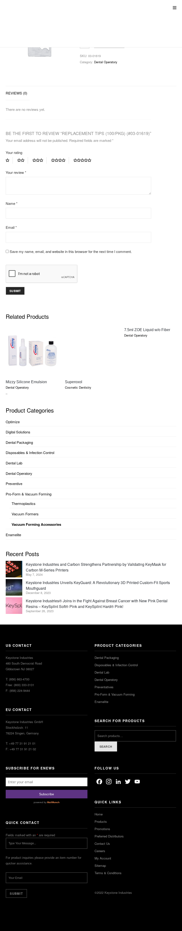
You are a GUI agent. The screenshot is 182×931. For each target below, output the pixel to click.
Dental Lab (14, 462)
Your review (16, 172)
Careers (100, 851)
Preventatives (104, 687)
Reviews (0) (16, 92)
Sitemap (100, 865)
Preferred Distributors (109, 836)
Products (101, 821)
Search (106, 746)
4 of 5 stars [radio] (60, 160)
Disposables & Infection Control (30, 452)
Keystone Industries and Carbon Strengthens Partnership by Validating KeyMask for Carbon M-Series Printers (96, 567)
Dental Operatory (105, 62)
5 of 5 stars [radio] (84, 160)
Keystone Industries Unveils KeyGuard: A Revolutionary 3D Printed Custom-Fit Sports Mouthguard (98, 585)
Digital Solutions (18, 431)
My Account (103, 858)
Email (11, 227)
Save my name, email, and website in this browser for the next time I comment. (71, 251)
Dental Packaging (19, 442)
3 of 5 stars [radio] (39, 160)
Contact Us (102, 843)
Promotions (102, 829)
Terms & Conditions (108, 873)
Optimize (13, 421)
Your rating (14, 152)
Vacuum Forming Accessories (36, 524)
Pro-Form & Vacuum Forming (28, 493)
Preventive (14, 483)
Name (12, 203)
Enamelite (13, 534)
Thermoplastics (24, 503)
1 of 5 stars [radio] (9, 160)
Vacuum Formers (25, 513)
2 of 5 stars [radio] (22, 160)
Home (99, 814)
